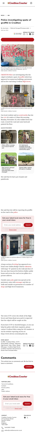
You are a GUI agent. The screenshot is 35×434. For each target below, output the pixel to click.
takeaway (28, 266)
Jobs (2, 389)
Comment (29, 367)
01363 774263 (11, 427)
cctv (5, 117)
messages (19, 282)
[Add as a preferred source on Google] (17, 33)
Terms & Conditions (7, 384)
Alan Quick (5, 28)
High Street (27, 81)
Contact (3, 386)
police (15, 212)
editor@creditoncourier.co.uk (13, 430)
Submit (28, 225)
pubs (12, 280)
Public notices (5, 391)
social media (23, 115)
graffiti (21, 77)
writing (15, 264)
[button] (3, 3)
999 (9, 15)
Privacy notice (13, 229)
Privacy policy (5, 387)
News (2, 15)
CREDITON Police (7, 75)
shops (3, 287)
